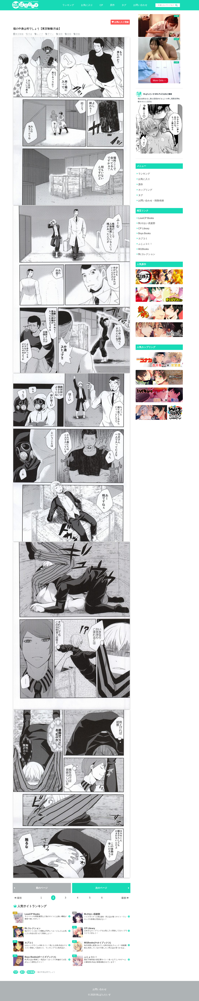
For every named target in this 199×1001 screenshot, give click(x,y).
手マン (51, 34)
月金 (30, 34)
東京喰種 (19, 34)
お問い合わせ (140, 5)
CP (101, 5)
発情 (60, 34)
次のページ (101, 888)
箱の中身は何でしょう (46, 972)
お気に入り (87, 5)
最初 (19, 898)
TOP (15, 972)
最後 (123, 898)
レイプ (40, 34)
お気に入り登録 (121, 22)
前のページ (42, 888)
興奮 (78, 34)
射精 (69, 34)
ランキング (68, 5)
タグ (124, 5)
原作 (112, 5)
